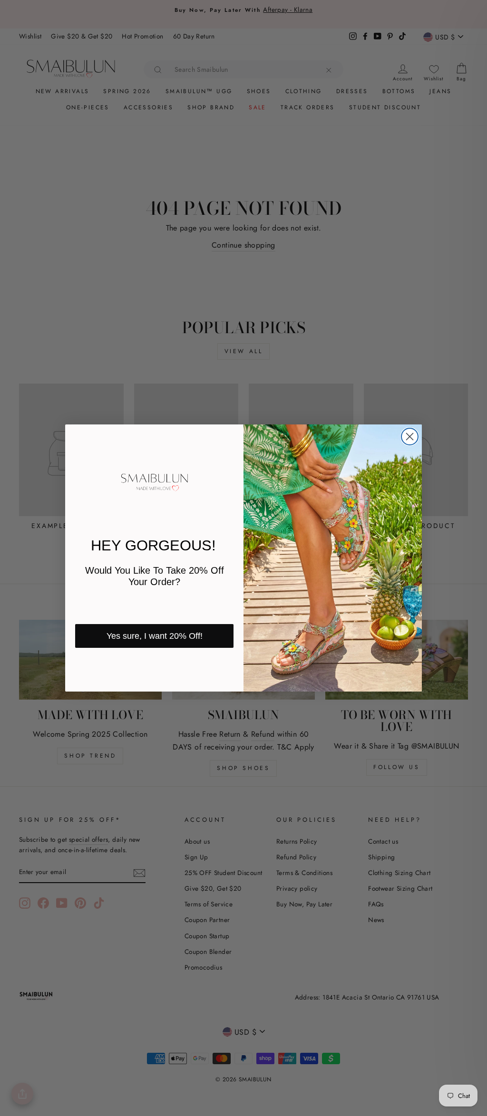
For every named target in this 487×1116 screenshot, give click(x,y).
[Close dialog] (409, 436)
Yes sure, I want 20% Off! (155, 636)
